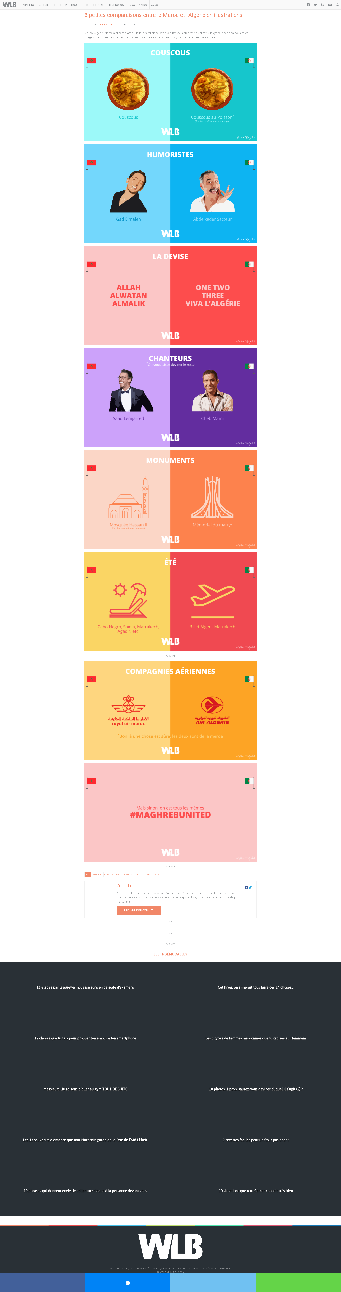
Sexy (132, 5)
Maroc (143, 5)
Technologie (117, 5)
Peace (158, 874)
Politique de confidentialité (171, 1268)
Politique (71, 5)
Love (118, 874)
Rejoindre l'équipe (122, 1268)
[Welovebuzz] (9, 4)
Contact (225, 1268)
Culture (43, 5)
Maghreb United (133, 874)
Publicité (143, 1268)
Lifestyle (99, 5)
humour (108, 874)
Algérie (97, 874)
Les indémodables (170, 954)
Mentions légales (204, 1268)
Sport (86, 5)
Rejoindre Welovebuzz (139, 910)
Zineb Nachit (106, 24)
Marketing (28, 5)
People (57, 5)
